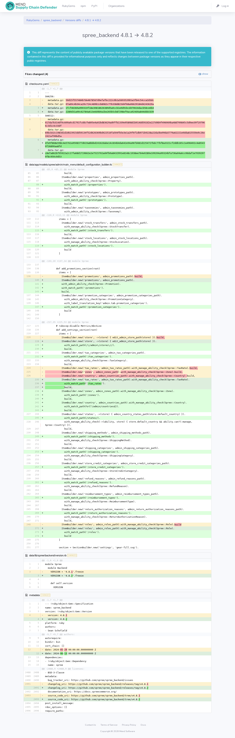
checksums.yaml (39, 83)
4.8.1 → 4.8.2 (93, 20)
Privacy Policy (129, 724)
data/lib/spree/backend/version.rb (47, 555)
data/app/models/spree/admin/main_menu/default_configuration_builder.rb (70, 164)
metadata (34, 595)
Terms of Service (109, 724)
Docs (143, 724)
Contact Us (91, 724)
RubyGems (33, 20)
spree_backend (52, 20)
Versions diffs (73, 20)
